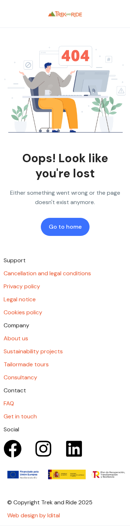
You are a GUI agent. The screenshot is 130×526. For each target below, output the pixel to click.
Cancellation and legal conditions (47, 273)
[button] (98, 14)
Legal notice (20, 299)
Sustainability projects (33, 351)
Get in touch (20, 416)
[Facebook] (13, 449)
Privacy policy (22, 286)
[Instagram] (43, 449)
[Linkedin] (74, 449)
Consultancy (20, 377)
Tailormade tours (26, 364)
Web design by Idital (33, 515)
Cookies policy (23, 312)
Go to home (65, 226)
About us (16, 338)
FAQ (9, 403)
